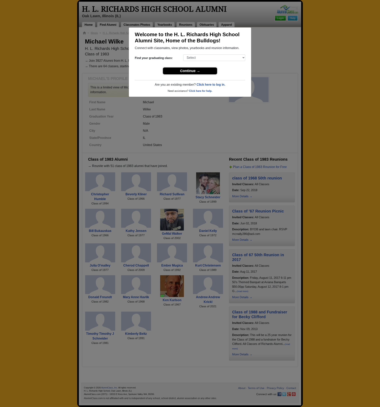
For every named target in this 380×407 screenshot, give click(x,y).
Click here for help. (200, 90)
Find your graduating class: (154, 58)
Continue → (190, 71)
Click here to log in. (211, 84)
